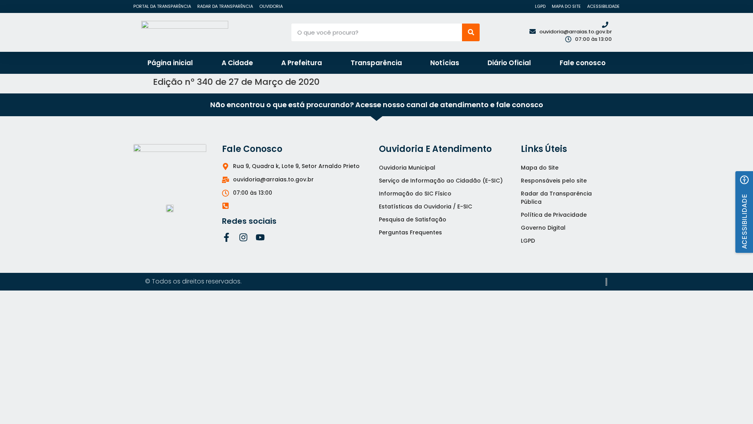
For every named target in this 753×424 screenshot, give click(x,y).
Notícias (444, 63)
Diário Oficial (509, 63)
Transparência (376, 63)
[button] (744, 212)
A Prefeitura (301, 63)
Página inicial (170, 63)
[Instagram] (243, 237)
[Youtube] (260, 237)
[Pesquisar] (471, 32)
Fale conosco (583, 63)
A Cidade (237, 63)
